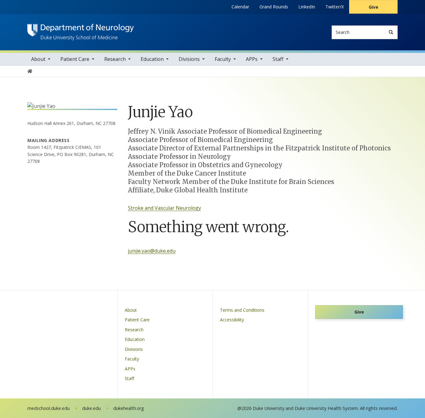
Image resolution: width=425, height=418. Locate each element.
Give (373, 7)
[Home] (80, 30)
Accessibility (232, 320)
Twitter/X (334, 7)
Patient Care (74, 59)
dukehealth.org (128, 408)
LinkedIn (306, 7)
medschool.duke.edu (48, 408)
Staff (278, 59)
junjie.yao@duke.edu (151, 250)
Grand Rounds (273, 7)
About (38, 59)
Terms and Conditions (242, 310)
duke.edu (91, 408)
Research (115, 59)
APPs (252, 59)
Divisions (189, 59)
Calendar (240, 7)
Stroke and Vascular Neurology (164, 207)
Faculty (223, 59)
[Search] (391, 32)
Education (152, 59)
